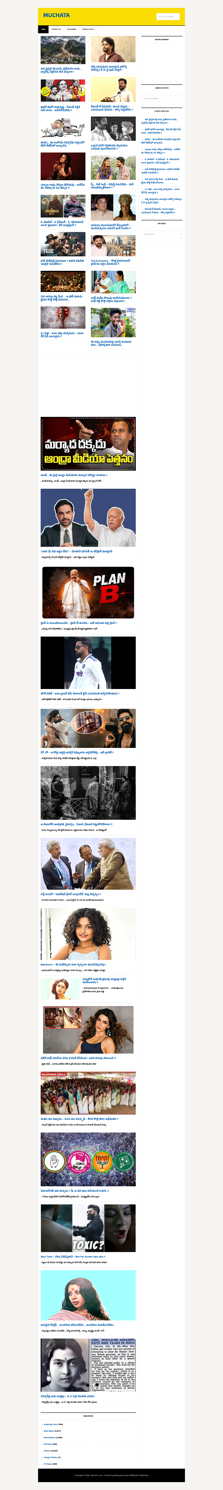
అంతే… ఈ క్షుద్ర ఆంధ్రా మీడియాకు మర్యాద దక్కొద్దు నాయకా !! (74, 476)
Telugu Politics (51, 1457)
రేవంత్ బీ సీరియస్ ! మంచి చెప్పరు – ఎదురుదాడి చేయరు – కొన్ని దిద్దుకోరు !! (112, 108)
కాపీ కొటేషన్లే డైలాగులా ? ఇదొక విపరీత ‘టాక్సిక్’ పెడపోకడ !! (62, 262)
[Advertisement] (88, 385)
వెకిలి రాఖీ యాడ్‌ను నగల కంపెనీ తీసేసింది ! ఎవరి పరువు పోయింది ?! (78, 1059)
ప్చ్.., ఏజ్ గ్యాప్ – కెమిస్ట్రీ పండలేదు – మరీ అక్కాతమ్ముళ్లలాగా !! (112, 186)
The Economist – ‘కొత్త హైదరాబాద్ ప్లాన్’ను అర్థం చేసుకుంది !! (110, 262)
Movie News (49, 1438)
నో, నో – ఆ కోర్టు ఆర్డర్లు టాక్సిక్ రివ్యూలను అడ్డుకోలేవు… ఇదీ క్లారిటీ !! (77, 753)
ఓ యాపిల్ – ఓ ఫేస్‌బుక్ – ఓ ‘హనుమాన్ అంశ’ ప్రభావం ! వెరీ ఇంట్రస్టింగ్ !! (62, 224)
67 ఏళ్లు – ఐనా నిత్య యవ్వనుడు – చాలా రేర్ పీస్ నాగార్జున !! (62, 335)
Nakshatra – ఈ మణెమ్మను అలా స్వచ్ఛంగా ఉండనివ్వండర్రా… (74, 965)
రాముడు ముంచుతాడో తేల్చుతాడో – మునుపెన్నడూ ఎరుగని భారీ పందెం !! (111, 227)
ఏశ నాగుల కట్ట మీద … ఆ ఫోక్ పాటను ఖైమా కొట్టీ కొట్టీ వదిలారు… (61, 298)
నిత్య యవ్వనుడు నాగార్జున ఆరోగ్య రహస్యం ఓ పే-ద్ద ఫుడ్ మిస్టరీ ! (109, 68)
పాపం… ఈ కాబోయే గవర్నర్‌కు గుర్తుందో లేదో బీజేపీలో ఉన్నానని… (62, 144)
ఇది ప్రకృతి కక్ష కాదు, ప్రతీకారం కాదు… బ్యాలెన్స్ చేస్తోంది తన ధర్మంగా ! (61, 70)
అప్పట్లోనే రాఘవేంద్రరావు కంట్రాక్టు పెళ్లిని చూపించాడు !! (104, 981)
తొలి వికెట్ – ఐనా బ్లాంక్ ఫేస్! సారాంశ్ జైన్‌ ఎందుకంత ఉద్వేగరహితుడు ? (80, 694)
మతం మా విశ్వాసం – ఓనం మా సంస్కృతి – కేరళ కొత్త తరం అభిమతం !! (79, 1119)
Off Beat (48, 1444)
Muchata (56, 16)
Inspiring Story (51, 1424)
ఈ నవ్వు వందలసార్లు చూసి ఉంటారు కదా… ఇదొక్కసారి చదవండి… (111, 343)
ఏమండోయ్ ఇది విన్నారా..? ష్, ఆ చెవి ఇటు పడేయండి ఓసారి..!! (75, 1191)
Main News (49, 1431)
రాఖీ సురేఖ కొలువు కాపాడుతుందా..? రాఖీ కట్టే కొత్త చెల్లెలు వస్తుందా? (111, 299)
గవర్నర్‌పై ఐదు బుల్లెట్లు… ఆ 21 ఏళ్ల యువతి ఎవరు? (68, 1397)
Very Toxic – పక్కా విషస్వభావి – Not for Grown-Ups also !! (73, 1257)
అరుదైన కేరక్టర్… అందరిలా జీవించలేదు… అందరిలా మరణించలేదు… (78, 1325)
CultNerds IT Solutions (138, 1475)
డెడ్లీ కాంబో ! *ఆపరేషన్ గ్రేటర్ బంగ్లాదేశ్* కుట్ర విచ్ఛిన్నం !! (71, 895)
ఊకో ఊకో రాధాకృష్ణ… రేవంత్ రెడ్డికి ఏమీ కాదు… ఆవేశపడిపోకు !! (60, 109)
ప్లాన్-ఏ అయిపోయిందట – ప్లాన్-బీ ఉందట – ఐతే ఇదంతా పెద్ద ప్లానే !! (79, 623)
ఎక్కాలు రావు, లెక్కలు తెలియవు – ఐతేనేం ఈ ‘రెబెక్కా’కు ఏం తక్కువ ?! (63, 186)
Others (47, 1451)
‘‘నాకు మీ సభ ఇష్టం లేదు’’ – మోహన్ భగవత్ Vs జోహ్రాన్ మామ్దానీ (76, 552)
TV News (48, 1464)
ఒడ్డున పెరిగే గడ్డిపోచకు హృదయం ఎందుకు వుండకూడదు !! (109, 147)
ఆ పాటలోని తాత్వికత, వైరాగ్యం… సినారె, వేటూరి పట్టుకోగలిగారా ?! (76, 825)
